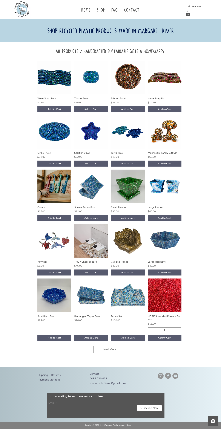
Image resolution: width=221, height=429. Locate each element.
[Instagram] (161, 376)
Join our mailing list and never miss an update (75, 396)
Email (51, 403)
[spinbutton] (164, 330)
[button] (114, 10)
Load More (109, 349)
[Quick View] (54, 78)
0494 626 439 (98, 378)
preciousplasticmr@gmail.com (107, 383)
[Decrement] (150, 330)
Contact (94, 373)
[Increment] (179, 330)
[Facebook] (168, 376)
